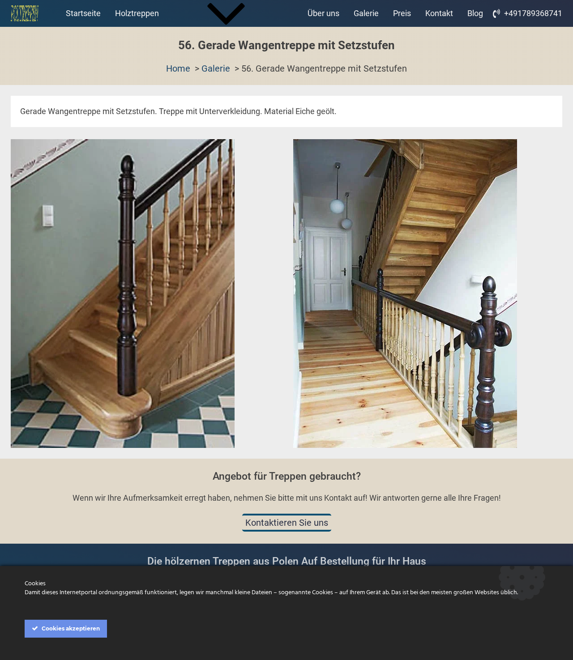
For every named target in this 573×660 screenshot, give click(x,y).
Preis (402, 13)
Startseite (83, 13)
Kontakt (439, 13)
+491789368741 (533, 13)
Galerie (366, 13)
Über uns (323, 13)
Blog (475, 13)
